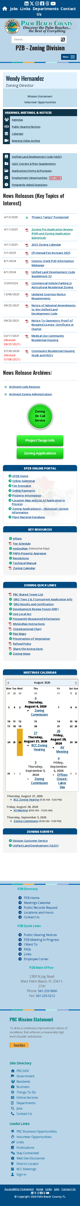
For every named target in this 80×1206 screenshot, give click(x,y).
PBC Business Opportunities (36, 1131)
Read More (19, 1045)
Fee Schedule (21, 543)
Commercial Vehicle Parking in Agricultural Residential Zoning (52, 285)
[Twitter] (32, 3)
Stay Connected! (27, 1153)
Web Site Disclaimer (30, 1158)
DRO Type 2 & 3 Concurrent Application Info (43, 599)
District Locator (27, 1163)
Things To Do (26, 1092)
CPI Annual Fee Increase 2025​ (50, 253)
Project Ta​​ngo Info (40, 440)
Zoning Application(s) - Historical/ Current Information (40, 510)
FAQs (27, 949)
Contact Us (31, 917)
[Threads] (47, 3)
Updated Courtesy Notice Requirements (48, 296)
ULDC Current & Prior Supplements (34, 164)
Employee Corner (36, 959)
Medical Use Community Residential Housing (47, 338)
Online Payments (23, 490)
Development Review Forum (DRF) (35, 609)
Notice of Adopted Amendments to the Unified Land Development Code (53, 309)
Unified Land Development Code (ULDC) (37, 157)
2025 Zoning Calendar (46, 244)
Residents (23, 1081)
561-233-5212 (45, 995)
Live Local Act (22, 614)
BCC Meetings (26, 1169)
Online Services (27, 1097)
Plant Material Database (28, 517)
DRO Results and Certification (34, 604)
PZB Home (31, 897)
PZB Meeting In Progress (41, 939)
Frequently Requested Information (36, 619)
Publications (25, 1147)
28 (58, 731)
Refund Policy (22, 644)
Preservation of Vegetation (31, 638)
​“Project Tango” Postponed (50, 217)
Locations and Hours (38, 912)
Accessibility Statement (19, 1189)
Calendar (17, 134)
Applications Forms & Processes (31, 171)
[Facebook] (42, 3)
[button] (63, 39)
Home (39, 1189)
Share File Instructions (28, 649)
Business (22, 1086)
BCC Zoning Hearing (39, 747)
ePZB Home (20, 476)
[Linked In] (26, 3)
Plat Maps (19, 634)
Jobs (14, 8)
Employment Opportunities (30, 178)
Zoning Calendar (24, 568)
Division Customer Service (30, 841)
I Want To (30, 944)
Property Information (26, 495)
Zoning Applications (40, 453)
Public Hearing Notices (26, 127)
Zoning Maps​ (21, 653)
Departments (46, 8)
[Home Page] (5, 8)
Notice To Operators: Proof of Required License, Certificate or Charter (52, 324)
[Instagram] (37, 3)
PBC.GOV (22, 1070)
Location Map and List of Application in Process (38, 502)
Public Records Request (40, 907)
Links (25, 8)
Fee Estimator (21, 486)
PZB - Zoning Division (40, 47)
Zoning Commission (39, 712)
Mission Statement (40, 96)
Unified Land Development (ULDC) (35, 845)
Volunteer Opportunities (40, 102)
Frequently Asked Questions (29, 185)
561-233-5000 (47, 991)
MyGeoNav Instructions (29, 624)
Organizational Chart (27, 629)
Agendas (17, 120)
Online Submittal (23, 481)
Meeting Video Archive (26, 141)
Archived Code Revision (24, 387)
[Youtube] (53, 3)
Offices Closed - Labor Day (62, 781)
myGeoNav (20, 548)
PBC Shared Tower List (28, 594)
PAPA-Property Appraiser (29, 553)
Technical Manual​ (24, 563)
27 (35, 733)
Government (25, 1076)
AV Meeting (62, 749)
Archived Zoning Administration (30, 394)
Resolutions (21, 558)
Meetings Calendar (37, 902)
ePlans (17, 538)
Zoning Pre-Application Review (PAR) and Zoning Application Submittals (52, 233)
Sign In (21, 1174)
